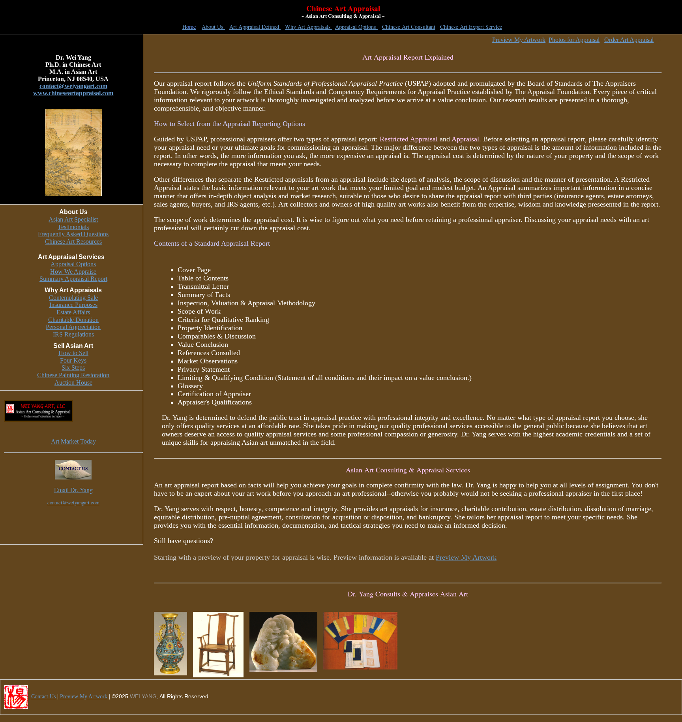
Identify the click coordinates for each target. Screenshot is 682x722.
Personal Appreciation (73, 326)
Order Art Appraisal (629, 39)
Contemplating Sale (73, 297)
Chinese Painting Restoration (73, 375)
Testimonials (73, 227)
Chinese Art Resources (73, 241)
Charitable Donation (73, 319)
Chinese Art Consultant (408, 26)
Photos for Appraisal (574, 39)
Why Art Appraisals (308, 26)
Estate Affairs (73, 312)
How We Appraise (73, 271)
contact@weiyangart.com (73, 86)
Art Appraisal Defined (255, 26)
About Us (213, 26)
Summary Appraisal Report (73, 278)
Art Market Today (73, 441)
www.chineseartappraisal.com (73, 93)
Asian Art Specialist (73, 219)
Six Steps (73, 367)
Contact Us (43, 696)
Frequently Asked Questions (73, 234)
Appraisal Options (356, 26)
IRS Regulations (73, 334)
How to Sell (73, 353)
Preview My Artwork (518, 39)
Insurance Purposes (73, 304)
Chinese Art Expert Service (471, 26)
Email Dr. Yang (73, 489)
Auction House (73, 382)
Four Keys (73, 360)
